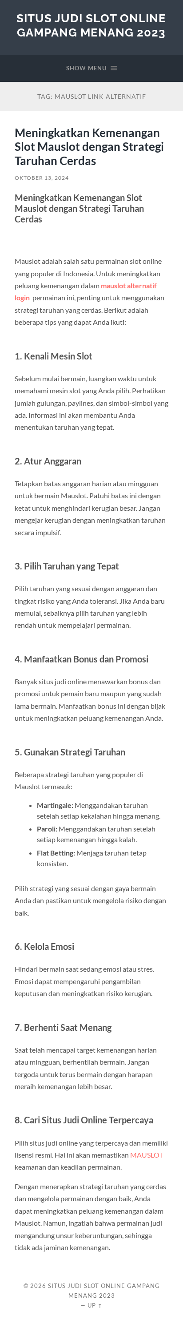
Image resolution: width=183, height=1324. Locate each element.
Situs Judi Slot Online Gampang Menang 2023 (91, 25)
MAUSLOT (146, 1154)
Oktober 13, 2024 (42, 177)
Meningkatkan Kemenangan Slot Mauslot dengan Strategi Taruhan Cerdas (89, 146)
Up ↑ (95, 1305)
